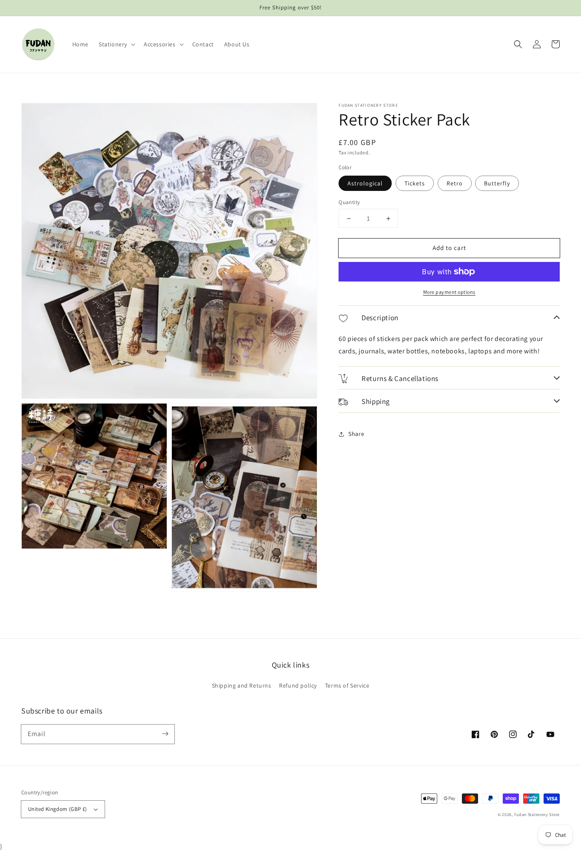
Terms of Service (347, 685)
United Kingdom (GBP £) (57, 809)
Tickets (414, 183)
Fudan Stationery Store (537, 814)
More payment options (449, 292)
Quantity (349, 202)
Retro (455, 183)
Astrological (365, 183)
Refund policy (298, 685)
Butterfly (497, 183)
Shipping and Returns (241, 685)
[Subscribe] (165, 734)
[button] (116, 44)
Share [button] (356, 434)
